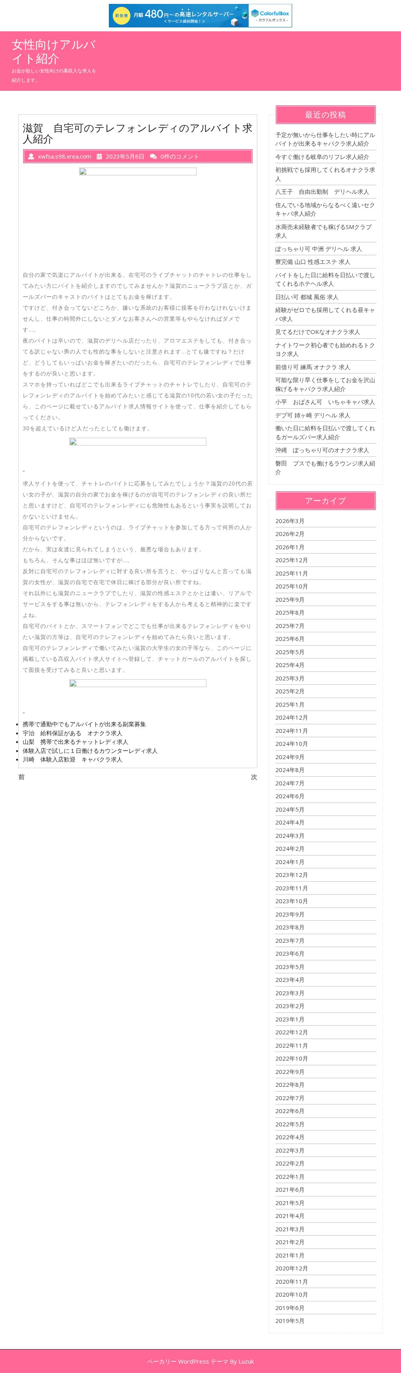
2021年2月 (290, 1242)
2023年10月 (291, 901)
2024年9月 (290, 757)
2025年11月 (291, 573)
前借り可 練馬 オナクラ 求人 (312, 367)
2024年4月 (290, 822)
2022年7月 (290, 1098)
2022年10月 (291, 1058)
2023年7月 (290, 940)
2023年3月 (290, 993)
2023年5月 (290, 967)
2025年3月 (290, 678)
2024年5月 (290, 809)
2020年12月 (291, 1268)
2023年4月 (290, 979)
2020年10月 (291, 1294)
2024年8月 (290, 770)
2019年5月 (290, 1320)
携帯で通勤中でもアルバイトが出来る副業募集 (84, 724)
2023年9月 (290, 914)
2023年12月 (291, 875)
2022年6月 (290, 1111)
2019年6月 (290, 1308)
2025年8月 (290, 612)
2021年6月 (290, 1189)
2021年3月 (290, 1229)
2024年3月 (290, 835)
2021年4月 (290, 1216)
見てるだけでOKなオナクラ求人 (317, 332)
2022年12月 (291, 1032)
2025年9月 (290, 599)
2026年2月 (290, 534)
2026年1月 (290, 547)
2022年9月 (290, 1071)
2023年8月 (290, 927)
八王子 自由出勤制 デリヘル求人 (322, 191)
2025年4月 (290, 665)
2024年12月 (291, 717)
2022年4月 (290, 1137)
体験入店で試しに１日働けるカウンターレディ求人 (90, 750)
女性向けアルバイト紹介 (54, 51)
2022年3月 (290, 1150)
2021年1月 (290, 1255)
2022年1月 (290, 1176)
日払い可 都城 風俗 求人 (307, 297)
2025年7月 (290, 626)
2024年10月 (291, 743)
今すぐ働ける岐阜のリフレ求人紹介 (322, 157)
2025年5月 (290, 652)
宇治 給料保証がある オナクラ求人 (73, 733)
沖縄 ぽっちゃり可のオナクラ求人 (322, 450)
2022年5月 (290, 1124)
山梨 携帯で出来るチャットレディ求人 (75, 741)
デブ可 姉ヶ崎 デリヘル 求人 (312, 415)
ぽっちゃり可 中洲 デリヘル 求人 (318, 249)
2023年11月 (291, 888)
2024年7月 (290, 783)
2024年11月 (291, 730)
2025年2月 (290, 691)
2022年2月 (290, 1163)
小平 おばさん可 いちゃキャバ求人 (325, 402)
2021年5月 (290, 1203)
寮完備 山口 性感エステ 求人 (312, 261)
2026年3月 (290, 521)
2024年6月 (290, 796)
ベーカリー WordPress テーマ (187, 1361)
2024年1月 (290, 862)
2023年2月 (290, 1006)
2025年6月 (290, 638)
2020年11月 (291, 1281)
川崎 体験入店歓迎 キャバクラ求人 (73, 759)
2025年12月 (291, 560)
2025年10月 (291, 586)
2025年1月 (290, 704)
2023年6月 (290, 953)
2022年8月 (290, 1084)
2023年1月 (290, 1019)
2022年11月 (291, 1045)
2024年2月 (290, 848)
